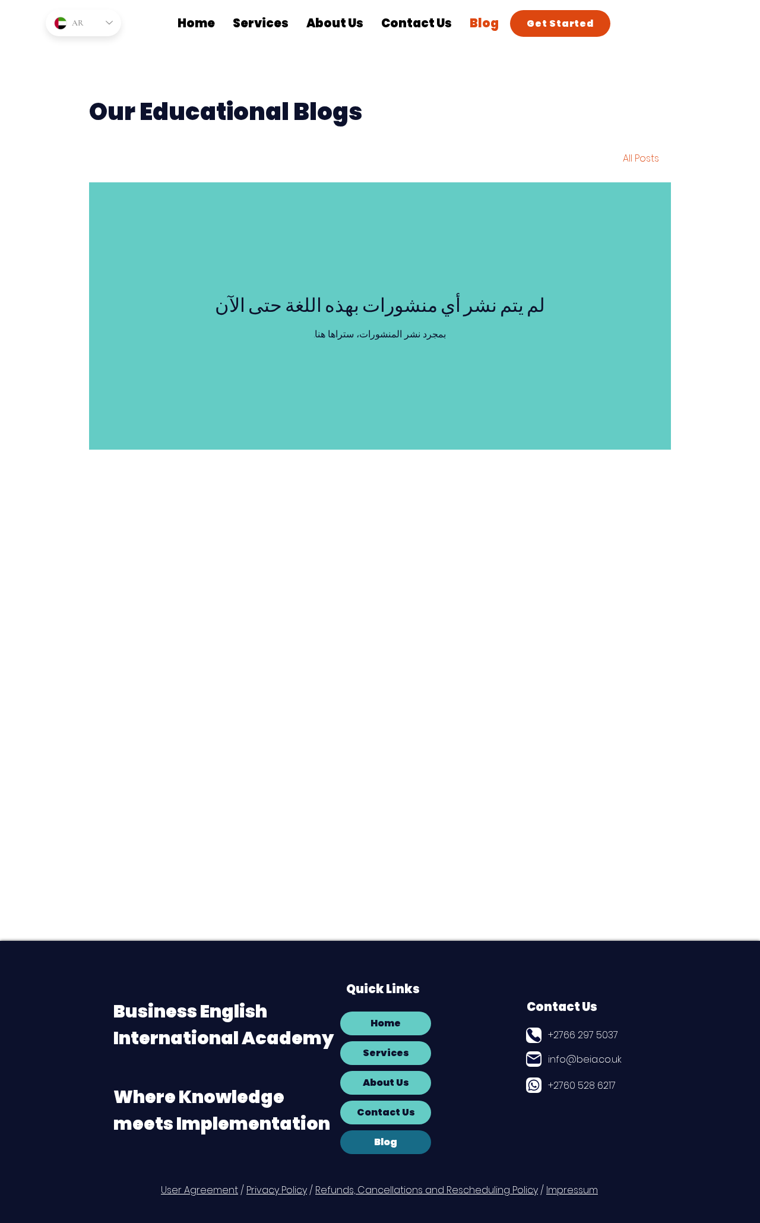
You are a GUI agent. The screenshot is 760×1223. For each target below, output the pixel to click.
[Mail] (534, 1059)
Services (386, 1053)
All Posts (641, 158)
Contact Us (562, 1006)
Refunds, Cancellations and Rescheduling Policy (426, 1190)
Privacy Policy (276, 1190)
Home (385, 1023)
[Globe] (534, 1085)
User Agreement (199, 1190)
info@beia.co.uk (585, 1059)
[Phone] (534, 1035)
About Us (386, 1082)
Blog (385, 1142)
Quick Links (383, 989)
